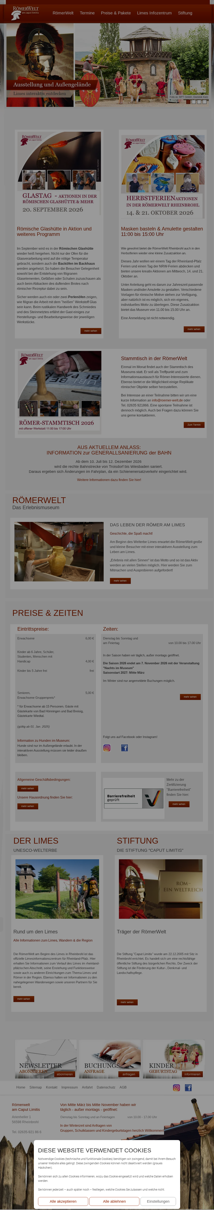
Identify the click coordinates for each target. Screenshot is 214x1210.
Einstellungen (158, 1201)
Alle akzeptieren (63, 1201)
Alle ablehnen (114, 1201)
